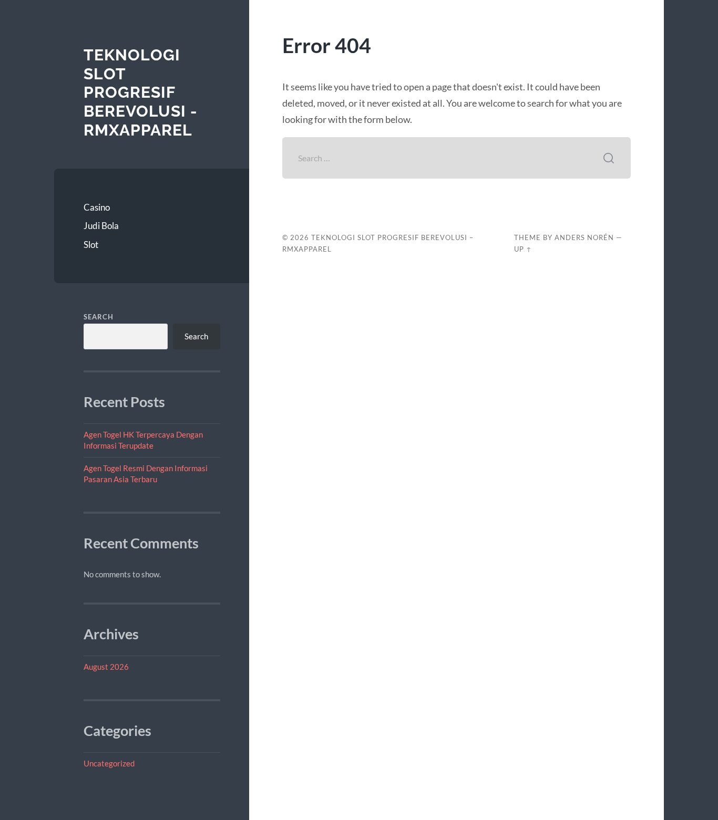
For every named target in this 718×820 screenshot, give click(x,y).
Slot (91, 244)
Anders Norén (584, 237)
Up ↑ (523, 249)
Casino (97, 207)
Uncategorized (109, 763)
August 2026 (106, 666)
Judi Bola (101, 225)
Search (99, 317)
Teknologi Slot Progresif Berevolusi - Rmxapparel (141, 92)
